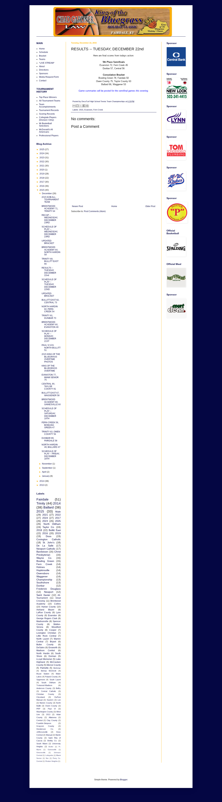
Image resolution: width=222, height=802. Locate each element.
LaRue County (43, 612)
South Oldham (48, 683)
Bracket (42, 56)
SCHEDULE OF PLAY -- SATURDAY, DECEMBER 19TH (49, 413)
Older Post (150, 206)
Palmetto (44, 668)
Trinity (40, 503)
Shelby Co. (52, 741)
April (44, 472)
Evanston (88, 110)
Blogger (123, 779)
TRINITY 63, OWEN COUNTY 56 (51, 432)
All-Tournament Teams (49, 101)
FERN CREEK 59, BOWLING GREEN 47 (50, 425)
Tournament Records (49, 110)
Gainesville (52, 750)
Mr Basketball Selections (45, 124)
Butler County (44, 644)
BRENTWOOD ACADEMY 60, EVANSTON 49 (50, 324)
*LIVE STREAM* (46, 63)
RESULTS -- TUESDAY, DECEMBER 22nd (49, 272)
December (47, 193)
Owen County (51, 706)
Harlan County (48, 607)
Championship (44, 579)
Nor (47, 758)
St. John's (48, 542)
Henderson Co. (45, 729)
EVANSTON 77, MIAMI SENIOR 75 (50, 377)
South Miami (41, 744)
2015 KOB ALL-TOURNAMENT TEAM (50, 199)
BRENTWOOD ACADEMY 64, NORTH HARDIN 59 (51, 251)
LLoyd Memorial (44, 659)
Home (114, 206)
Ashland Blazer (45, 610)
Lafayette (49, 755)
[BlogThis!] (77, 105)
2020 (42, 170)
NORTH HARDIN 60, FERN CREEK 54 (50, 309)
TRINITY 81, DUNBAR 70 (49, 316)
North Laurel (42, 639)
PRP (38, 709)
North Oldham (52, 524)
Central (39, 720)
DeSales (40, 647)
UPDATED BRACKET (48, 242)
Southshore (42, 582)
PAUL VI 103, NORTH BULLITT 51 (51, 347)
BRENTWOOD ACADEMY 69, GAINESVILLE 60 (51, 402)
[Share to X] (80, 105)
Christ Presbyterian (48, 553)
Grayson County (45, 726)
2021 (42, 166)
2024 (42, 153)
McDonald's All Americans (46, 130)
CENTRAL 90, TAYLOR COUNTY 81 (49, 386)
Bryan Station (42, 674)
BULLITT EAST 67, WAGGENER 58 (50, 394)
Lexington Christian (46, 633)
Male (58, 511)
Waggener (42, 576)
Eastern (50, 700)
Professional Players (48, 135)
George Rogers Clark (46, 618)
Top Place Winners (48, 97)
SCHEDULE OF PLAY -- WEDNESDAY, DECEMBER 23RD (50, 232)
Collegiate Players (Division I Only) (47, 118)
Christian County (45, 694)
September (47, 468)
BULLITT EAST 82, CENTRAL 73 (50, 301)
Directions (44, 70)
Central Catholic (48, 691)
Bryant (53, 641)
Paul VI (52, 709)
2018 (42, 178)
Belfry (58, 688)
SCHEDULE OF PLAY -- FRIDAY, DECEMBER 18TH (50, 455)
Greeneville (40, 752)
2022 (42, 161)
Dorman (52, 656)
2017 (42, 182)
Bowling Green (45, 561)
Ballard (48, 507)
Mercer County (54, 665)
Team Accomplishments (47, 105)
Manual (49, 735)
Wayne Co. (44, 558)
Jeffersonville (42, 732)
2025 (42, 149)
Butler (51, 747)
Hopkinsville (42, 570)
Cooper (52, 630)
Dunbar (40, 585)
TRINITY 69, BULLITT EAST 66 (50, 261)
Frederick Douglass (48, 588)
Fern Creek (98, 110)
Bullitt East (55, 530)
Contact (42, 80)
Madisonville (42, 621)
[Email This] (74, 105)
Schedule (43, 52)
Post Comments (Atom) (95, 211)
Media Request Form (49, 77)
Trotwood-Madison (44, 685)
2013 (42, 485)
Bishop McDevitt (48, 671)
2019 (42, 174)
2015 (81, 110)
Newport (48, 591)
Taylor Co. (48, 527)
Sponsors (43, 73)
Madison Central (45, 650)
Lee (59, 700)
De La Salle (44, 545)
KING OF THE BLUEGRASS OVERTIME (49, 368)
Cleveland (40, 697)
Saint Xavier (43, 595)
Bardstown (42, 551)
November (47, 464)
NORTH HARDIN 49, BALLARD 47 (51, 445)
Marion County (46, 703)
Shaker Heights (51, 761)
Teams (42, 59)
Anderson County (44, 688)
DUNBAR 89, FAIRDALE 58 (49, 439)
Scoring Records (47, 114)
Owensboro (42, 573)
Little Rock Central (46, 636)
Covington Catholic (48, 539)
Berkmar (57, 668)
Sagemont (40, 680)
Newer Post (77, 206)
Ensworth (53, 647)
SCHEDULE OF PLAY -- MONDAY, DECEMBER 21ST (49, 336)
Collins (57, 604)
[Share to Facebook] (84, 105)
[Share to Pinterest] (87, 105)
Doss (48, 536)
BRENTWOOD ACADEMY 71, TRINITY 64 (50, 208)
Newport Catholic (45, 548)
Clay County (52, 720)
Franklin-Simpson (43, 723)
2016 (42, 186)
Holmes (40, 567)
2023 (42, 157)
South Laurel (55, 680)
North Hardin (43, 653)
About (42, 66)
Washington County (44, 712)
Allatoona (52, 717)
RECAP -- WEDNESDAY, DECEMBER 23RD (50, 219)
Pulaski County (51, 677)
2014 (42, 481)
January (46, 476)
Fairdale (42, 499)
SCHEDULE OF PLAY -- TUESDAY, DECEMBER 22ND (49, 284)
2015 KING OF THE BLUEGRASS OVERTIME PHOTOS (51, 358)
